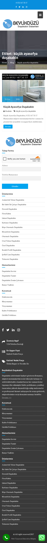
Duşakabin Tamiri (9, 275)
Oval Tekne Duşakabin (11, 241)
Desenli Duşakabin (9, 209)
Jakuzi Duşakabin (9, 218)
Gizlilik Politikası (9, 315)
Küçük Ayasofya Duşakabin (18, 106)
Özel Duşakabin (8, 245)
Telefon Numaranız (10, 174)
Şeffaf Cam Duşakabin (11, 254)
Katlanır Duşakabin (10, 222)
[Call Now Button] (6, 537)
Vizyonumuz (7, 306)
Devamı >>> (6, 397)
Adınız (5, 165)
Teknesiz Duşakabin (10, 259)
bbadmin (8, 111)
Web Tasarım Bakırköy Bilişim (23, 538)
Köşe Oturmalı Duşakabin (12, 227)
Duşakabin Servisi (9, 271)
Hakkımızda (7, 297)
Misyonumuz (7, 301)
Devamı (8, 126)
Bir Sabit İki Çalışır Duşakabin (14, 204)
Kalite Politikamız (9, 310)
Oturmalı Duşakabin (10, 236)
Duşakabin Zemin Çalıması (13, 280)
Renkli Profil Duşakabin (11, 250)
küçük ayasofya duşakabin (26, 111)
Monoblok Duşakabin (10, 232)
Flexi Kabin (6, 213)
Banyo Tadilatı (8, 285)
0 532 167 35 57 (21, 3)
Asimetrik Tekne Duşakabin (13, 200)
